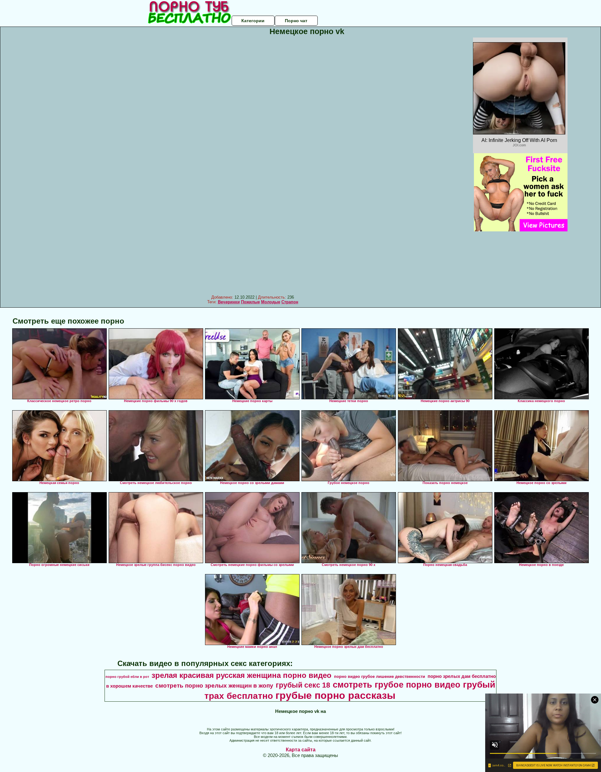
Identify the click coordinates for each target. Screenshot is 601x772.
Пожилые (250, 302)
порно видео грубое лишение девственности (379, 676)
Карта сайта (301, 749)
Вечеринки (229, 302)
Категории (253, 20)
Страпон (289, 302)
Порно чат (296, 20)
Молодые (270, 302)
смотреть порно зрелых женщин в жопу (214, 685)
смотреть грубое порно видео (396, 684)
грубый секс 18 (303, 685)
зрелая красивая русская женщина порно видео (241, 675)
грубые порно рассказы (335, 695)
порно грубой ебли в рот (127, 677)
